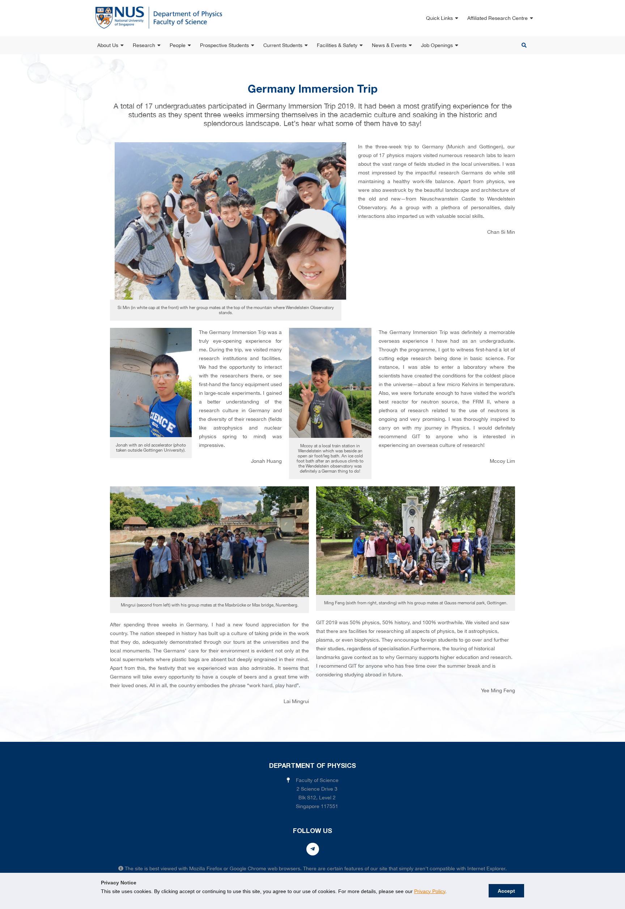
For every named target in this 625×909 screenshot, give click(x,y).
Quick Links (439, 18)
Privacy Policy (429, 891)
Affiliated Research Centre (497, 18)
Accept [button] (506, 891)
